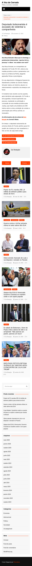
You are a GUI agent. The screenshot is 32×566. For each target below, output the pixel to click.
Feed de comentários (10, 547)
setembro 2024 (8, 467)
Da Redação (6, 33)
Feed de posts (8, 544)
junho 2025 (7, 455)
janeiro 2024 (7, 494)
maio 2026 (7, 440)
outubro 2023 (7, 502)
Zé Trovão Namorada (10, 142)
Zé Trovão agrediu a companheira (14, 135)
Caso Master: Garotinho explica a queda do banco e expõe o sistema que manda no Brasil (15, 412)
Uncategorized (8, 528)
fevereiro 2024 (8, 490)
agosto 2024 (7, 471)
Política (6, 35)
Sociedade (7, 525)
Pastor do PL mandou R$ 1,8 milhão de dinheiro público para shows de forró (15, 192)
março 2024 (7, 486)
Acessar (6, 540)
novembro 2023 (8, 498)
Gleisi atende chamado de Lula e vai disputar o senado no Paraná (14, 419)
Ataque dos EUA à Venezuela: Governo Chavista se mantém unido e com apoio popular (15, 294)
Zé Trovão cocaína (10, 139)
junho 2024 (7, 479)
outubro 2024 (7, 463)
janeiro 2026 (7, 444)
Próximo (24, 163)
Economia (6, 220)
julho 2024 (7, 475)
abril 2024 (6, 482)
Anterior (7, 163)
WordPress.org (8, 551)
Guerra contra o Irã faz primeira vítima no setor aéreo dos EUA (15, 405)
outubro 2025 (7, 447)
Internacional (15, 220)
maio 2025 (7, 459)
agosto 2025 (7, 451)
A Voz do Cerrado (10, 2)
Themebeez (17, 562)
